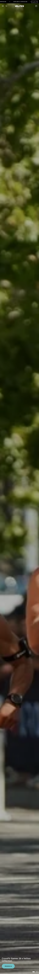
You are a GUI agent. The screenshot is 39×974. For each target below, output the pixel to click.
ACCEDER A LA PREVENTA (11, 966)
